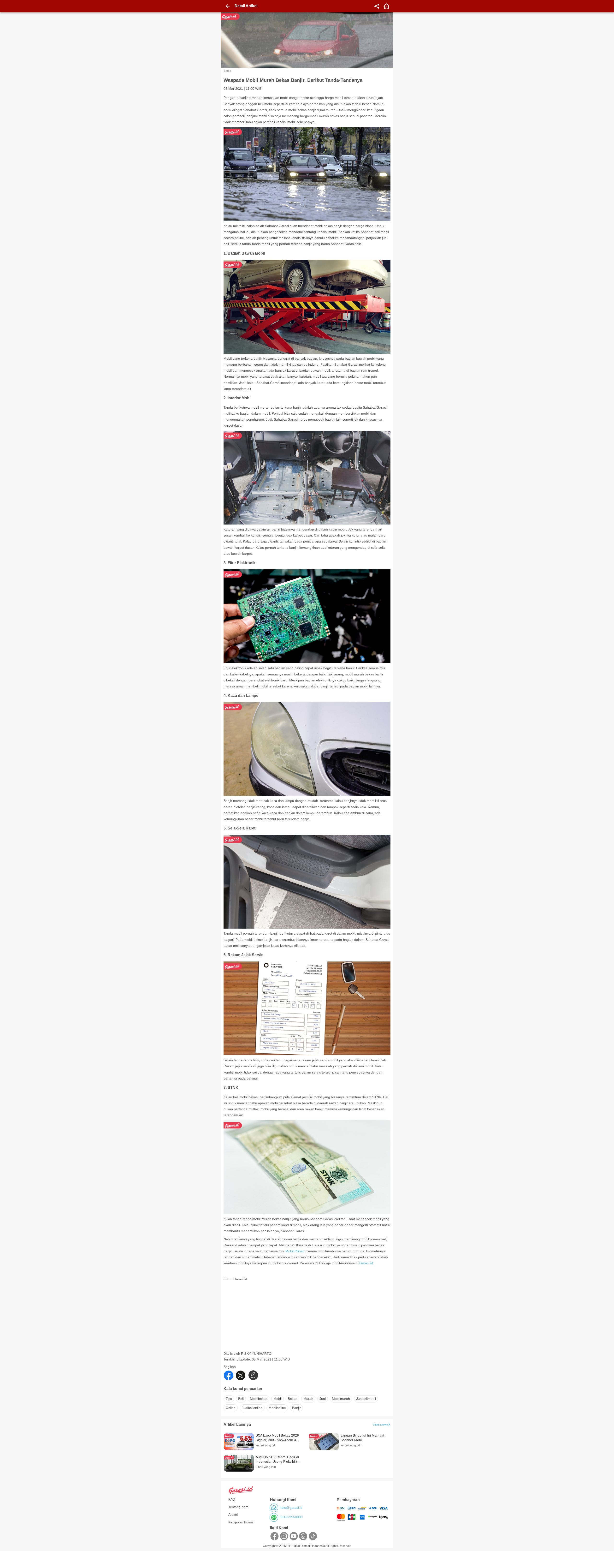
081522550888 (291, 1517)
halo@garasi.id (291, 1507)
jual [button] (322, 1399)
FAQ (231, 1499)
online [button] (231, 1408)
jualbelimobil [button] (366, 1399)
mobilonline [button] (277, 1408)
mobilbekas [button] (258, 1399)
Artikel (233, 1514)
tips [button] (229, 1399)
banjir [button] (296, 1408)
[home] (386, 6)
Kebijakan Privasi (241, 1522)
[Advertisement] (307, 1317)
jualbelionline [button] (252, 1408)
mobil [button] (277, 1399)
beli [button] (241, 1399)
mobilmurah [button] (341, 1399)
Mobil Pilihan (295, 1251)
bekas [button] (292, 1399)
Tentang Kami (238, 1507)
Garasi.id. (366, 1263)
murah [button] (308, 1399)
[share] (376, 6)
